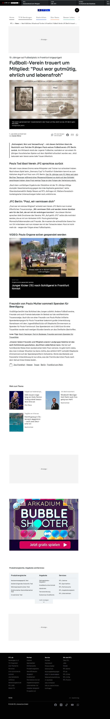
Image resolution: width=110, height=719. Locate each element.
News (17, 23)
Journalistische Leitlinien (13, 678)
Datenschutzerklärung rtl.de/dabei (52, 679)
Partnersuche (31, 666)
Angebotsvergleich (33, 682)
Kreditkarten (31, 677)
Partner (29, 657)
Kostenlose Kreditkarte (46, 595)
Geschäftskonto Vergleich (32, 673)
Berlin (43, 365)
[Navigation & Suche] (77, 10)
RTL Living (66, 677)
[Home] (44, 10)
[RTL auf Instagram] (61, 705)
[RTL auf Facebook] (55, 705)
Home (10, 698)
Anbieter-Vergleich (33, 688)
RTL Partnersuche (65, 587)
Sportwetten (31, 663)
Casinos (29, 660)
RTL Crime (66, 674)
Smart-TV (11, 688)
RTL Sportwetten (64, 584)
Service (47, 657)
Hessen (29, 365)
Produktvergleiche (33, 668)
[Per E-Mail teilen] (72, 135)
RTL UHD (11, 685)
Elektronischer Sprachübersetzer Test (22, 591)
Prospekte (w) (31, 691)
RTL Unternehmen (65, 593)
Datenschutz (49, 669)
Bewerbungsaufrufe (14, 682)
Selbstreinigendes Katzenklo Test (22, 584)
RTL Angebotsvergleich (66, 590)
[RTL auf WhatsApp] (78, 705)
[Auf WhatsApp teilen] (77, 135)
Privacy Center (49, 666)
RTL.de (10, 657)
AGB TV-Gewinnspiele (52, 674)
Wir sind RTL (67, 657)
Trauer (36, 365)
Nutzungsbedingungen (52, 671)
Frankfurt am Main (55, 365)
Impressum (48, 663)
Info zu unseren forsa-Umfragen (52, 687)
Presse (65, 666)
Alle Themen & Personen (13, 667)
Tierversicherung (44, 591)
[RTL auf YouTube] (72, 705)
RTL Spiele (66, 668)
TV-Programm (13, 663)
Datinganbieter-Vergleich (44, 581)
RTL (11, 23)
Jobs (64, 663)
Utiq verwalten (50, 683)
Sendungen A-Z (13, 660)
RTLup (65, 671)
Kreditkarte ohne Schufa (47, 585)
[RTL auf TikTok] (66, 705)
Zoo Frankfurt (19, 365)
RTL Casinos (63, 580)
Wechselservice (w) (33, 680)
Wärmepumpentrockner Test (20, 587)
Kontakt (47, 660)
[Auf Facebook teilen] (67, 135)
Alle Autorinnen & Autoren (14, 673)
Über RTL (66, 660)
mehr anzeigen (44, 600)
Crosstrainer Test (16, 595)
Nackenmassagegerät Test (19, 580)
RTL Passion (67, 680)
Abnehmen (42, 588)
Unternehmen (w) (32, 685)
